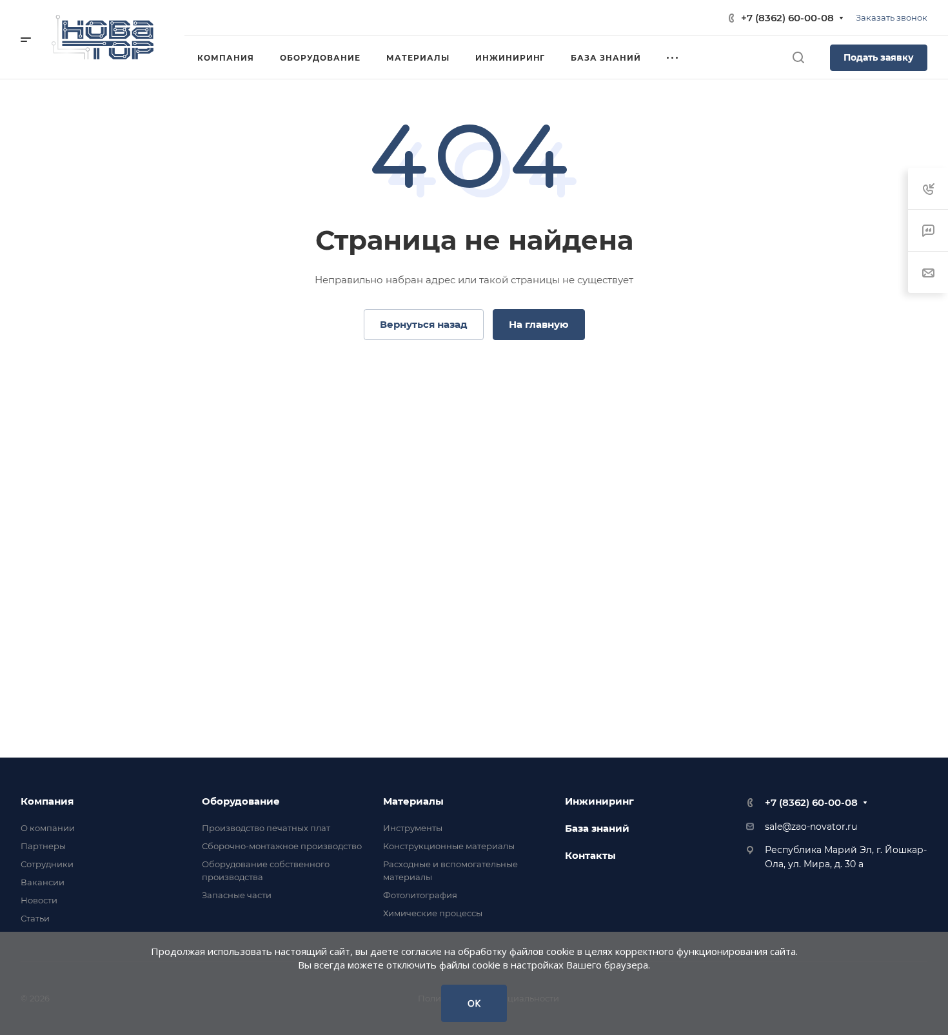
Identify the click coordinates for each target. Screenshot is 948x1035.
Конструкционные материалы (449, 846)
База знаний (597, 828)
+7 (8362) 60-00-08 (787, 18)
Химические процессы (432, 913)
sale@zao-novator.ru (811, 826)
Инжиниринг (599, 801)
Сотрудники (47, 864)
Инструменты (412, 828)
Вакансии (42, 882)
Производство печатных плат (266, 828)
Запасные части (237, 895)
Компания (47, 801)
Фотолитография (420, 895)
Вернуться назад (424, 324)
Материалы (413, 801)
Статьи (35, 918)
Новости (39, 900)
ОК (474, 1003)
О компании (48, 828)
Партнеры (43, 846)
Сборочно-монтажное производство (282, 846)
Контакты (590, 855)
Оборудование (241, 801)
